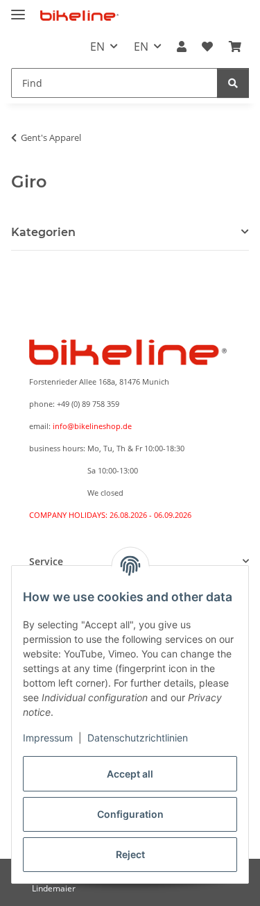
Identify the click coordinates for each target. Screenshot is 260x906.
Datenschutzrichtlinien (137, 738)
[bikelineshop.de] (79, 15)
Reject (130, 854)
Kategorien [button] (43, 232)
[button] (181, 46)
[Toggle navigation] (18, 8)
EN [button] (97, 46)
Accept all (130, 774)
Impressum (48, 738)
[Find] (233, 83)
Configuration (130, 814)
